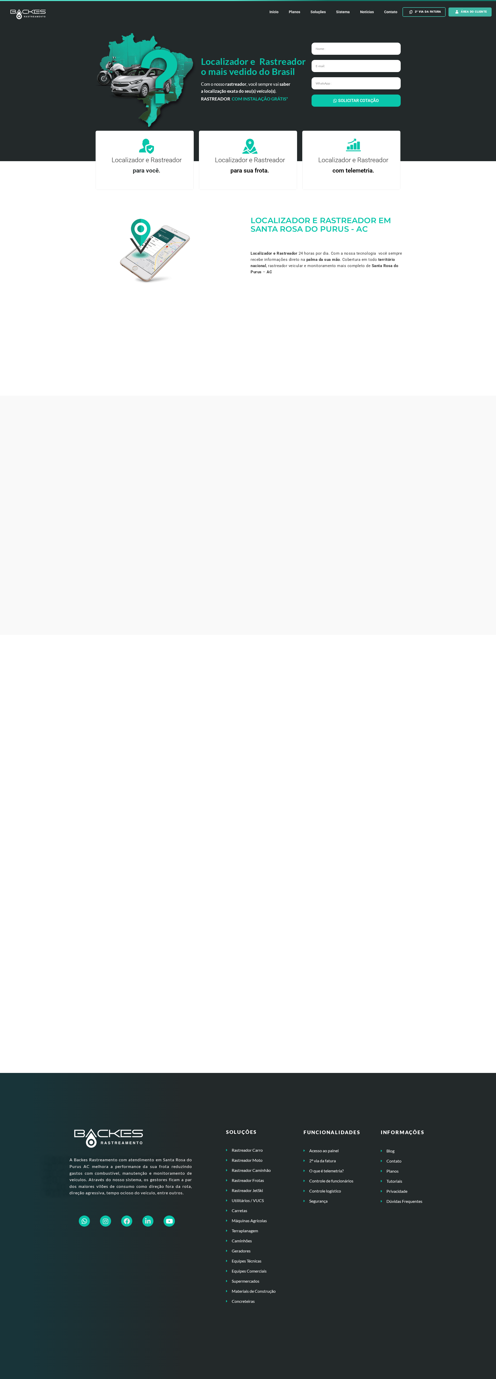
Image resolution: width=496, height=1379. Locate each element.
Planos (294, 12)
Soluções (318, 12)
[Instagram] (105, 1221)
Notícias (367, 12)
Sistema (343, 12)
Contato (390, 12)
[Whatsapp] (84, 1221)
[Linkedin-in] (147, 1221)
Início (273, 12)
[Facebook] (126, 1221)
